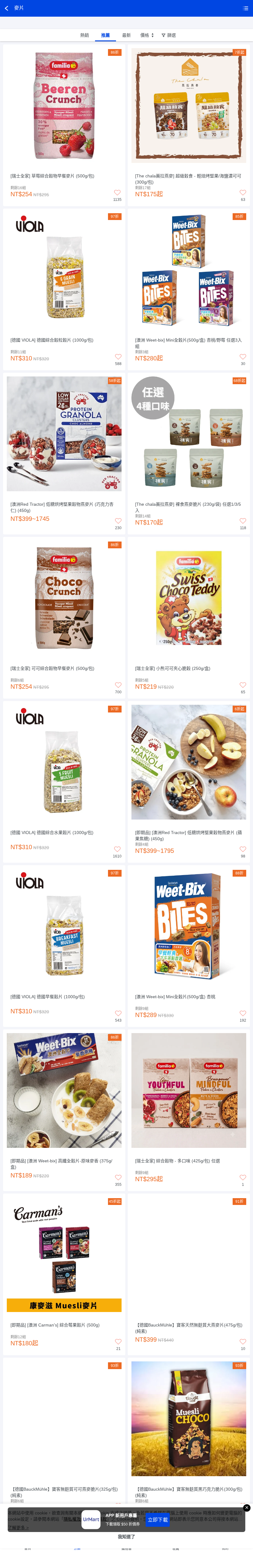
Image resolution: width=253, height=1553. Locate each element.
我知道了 (126, 1536)
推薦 (105, 35)
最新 (126, 35)
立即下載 (158, 1519)
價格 (144, 35)
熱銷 (84, 35)
